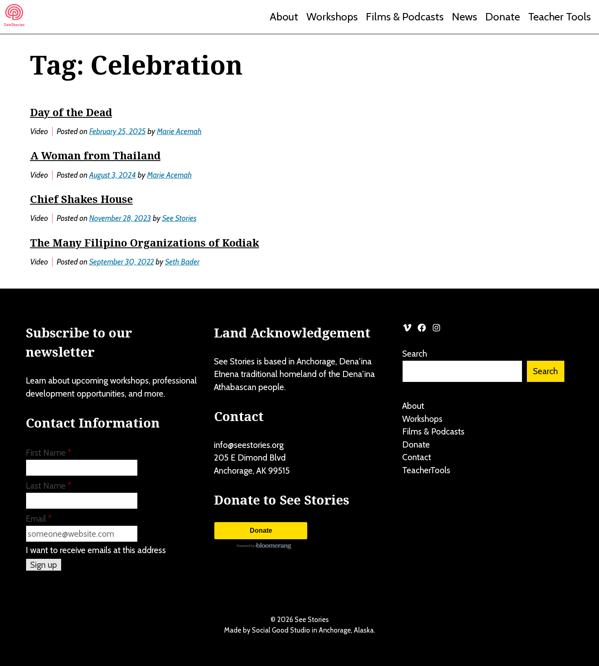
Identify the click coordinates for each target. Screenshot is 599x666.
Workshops (332, 16)
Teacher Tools (559, 16)
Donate (502, 16)
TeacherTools (426, 470)
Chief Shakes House (81, 199)
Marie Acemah (179, 131)
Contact (416, 457)
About (284, 16)
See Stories (179, 218)
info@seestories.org (249, 445)
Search (414, 353)
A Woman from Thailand (95, 155)
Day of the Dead (71, 112)
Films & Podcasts (405, 16)
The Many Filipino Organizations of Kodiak (144, 242)
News (464, 16)
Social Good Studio (281, 630)
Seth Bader (182, 262)
